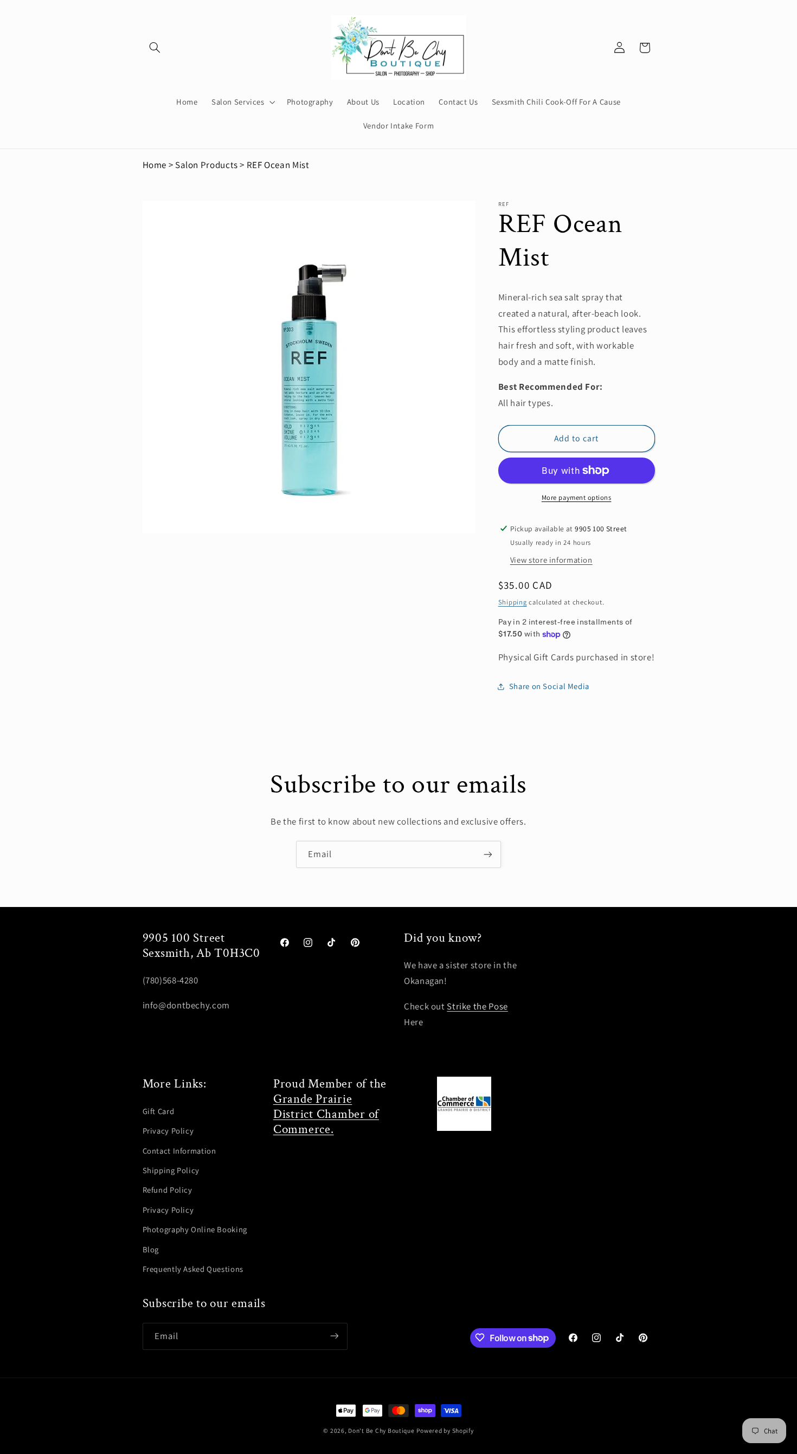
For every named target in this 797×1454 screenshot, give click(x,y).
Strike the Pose (477, 1006)
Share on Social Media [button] (549, 686)
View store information (551, 560)
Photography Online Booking (195, 1229)
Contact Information (179, 1151)
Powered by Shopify (444, 1430)
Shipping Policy (171, 1170)
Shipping (512, 602)
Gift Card (159, 1111)
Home (155, 165)
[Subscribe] (487, 854)
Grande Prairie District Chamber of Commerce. (326, 1114)
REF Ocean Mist (278, 165)
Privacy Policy (168, 1130)
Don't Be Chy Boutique (381, 1430)
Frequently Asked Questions (193, 1269)
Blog (151, 1249)
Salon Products (206, 165)
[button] (155, 47)
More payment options (577, 497)
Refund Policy (167, 1190)
